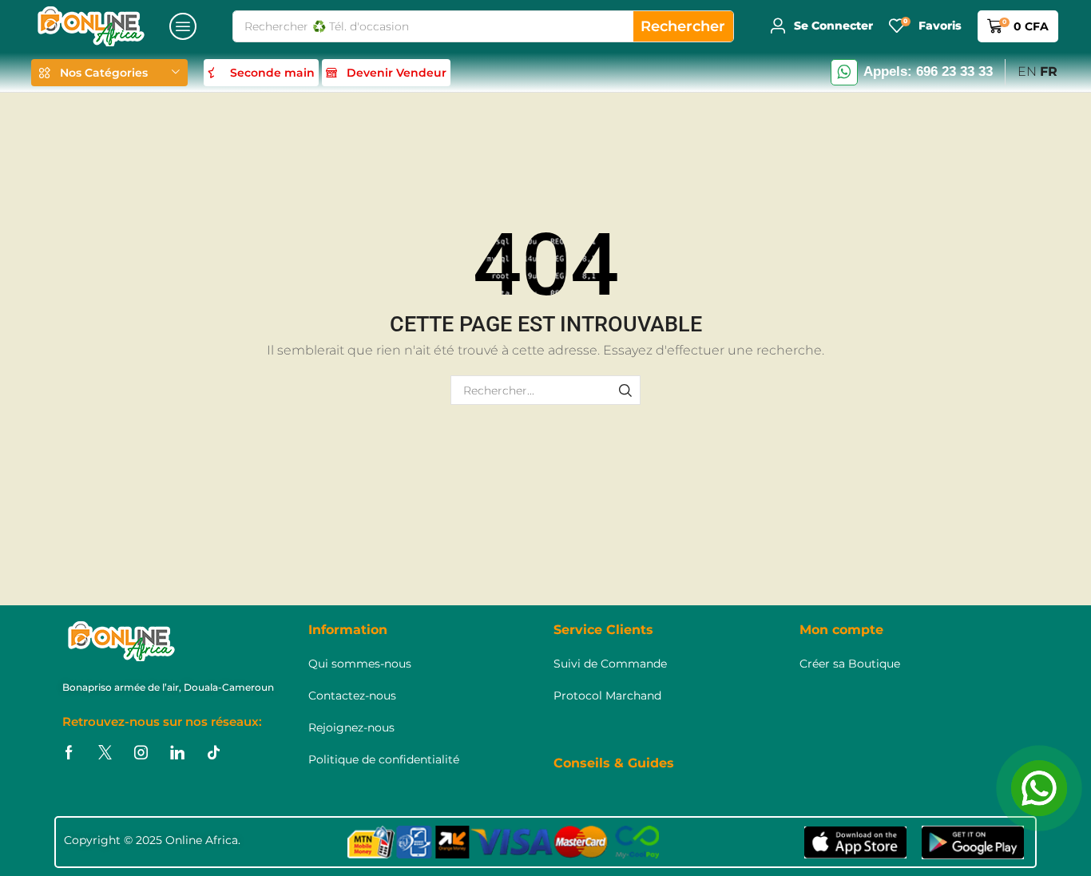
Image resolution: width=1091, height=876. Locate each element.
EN (1027, 71)
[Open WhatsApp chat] (1039, 788)
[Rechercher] (626, 390)
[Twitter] (105, 752)
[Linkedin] (177, 752)
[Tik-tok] (213, 752)
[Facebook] (69, 752)
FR (1048, 71)
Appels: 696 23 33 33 (928, 71)
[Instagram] (141, 752)
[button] (182, 26)
